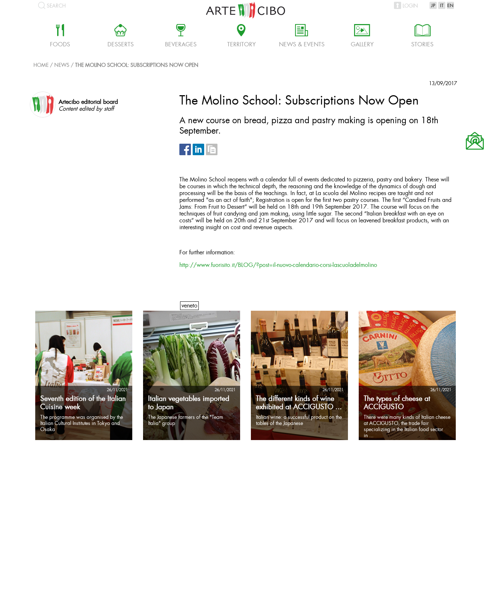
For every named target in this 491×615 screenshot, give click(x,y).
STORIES (422, 36)
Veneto (189, 305)
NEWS (61, 66)
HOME (41, 66)
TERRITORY (241, 36)
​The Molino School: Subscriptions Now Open (136, 66)
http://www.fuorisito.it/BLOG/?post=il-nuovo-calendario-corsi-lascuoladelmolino (278, 265)
